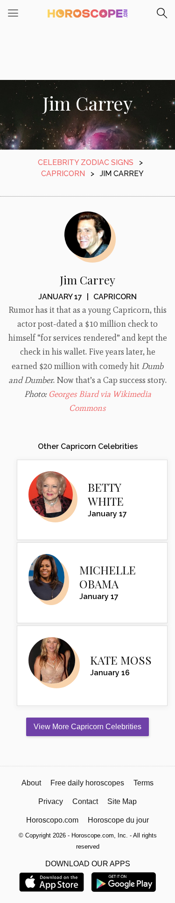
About (31, 783)
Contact (85, 801)
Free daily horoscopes (87, 783)
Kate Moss (121, 660)
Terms (143, 783)
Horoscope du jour (118, 820)
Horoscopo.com (52, 820)
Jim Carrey (87, 279)
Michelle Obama (107, 576)
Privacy (50, 801)
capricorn (63, 173)
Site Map (122, 801)
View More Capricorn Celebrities (87, 727)
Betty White (106, 494)
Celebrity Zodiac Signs (85, 162)
